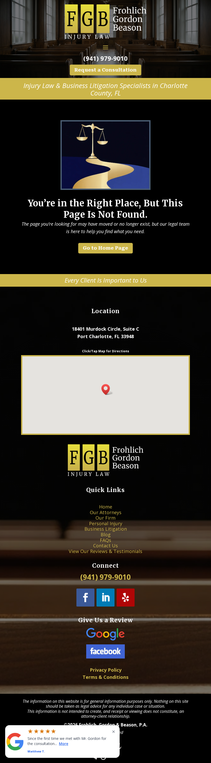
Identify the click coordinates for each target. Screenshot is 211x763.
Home (105, 507)
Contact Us (105, 545)
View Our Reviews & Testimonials (105, 551)
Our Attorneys (105, 512)
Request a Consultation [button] (105, 70)
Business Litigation (105, 529)
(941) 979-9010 (105, 58)
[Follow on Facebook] (85, 598)
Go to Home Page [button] (105, 248)
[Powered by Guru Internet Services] (106, 759)
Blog (106, 534)
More (63, 743)
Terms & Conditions (105, 677)
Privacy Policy (105, 670)
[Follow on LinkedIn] (105, 598)
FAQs (105, 540)
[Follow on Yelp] (126, 598)
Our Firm (105, 518)
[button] (107, 389)
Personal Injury (105, 523)
